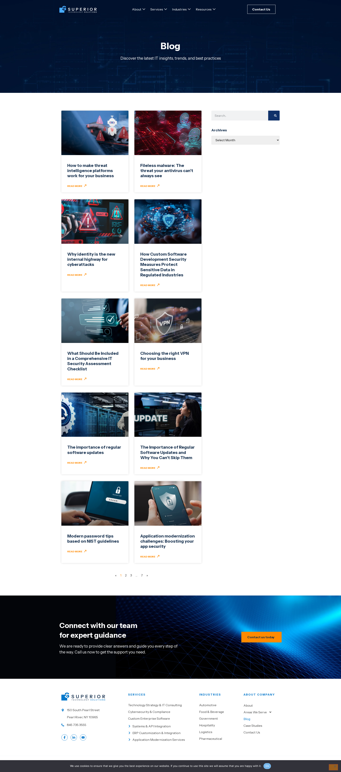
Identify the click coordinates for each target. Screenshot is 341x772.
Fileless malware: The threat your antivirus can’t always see (166, 170)
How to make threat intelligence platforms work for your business (90, 170)
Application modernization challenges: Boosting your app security (167, 541)
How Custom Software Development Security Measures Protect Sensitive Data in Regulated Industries (163, 264)
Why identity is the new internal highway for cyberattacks (91, 259)
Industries (210, 694)
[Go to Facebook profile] (64, 737)
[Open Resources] (214, 9)
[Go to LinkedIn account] (74, 737)
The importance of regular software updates (94, 450)
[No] (333, 767)
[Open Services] (165, 9)
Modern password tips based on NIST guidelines (93, 539)
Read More (75, 186)
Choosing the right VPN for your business (164, 356)
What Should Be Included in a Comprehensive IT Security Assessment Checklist (93, 361)
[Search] (274, 116)
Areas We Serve (255, 712)
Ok (267, 765)
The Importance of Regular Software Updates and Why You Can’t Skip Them (167, 452)
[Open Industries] (189, 9)
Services (137, 694)
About (248, 705)
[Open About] (143, 9)
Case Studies (253, 726)
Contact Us (252, 732)
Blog (247, 719)
